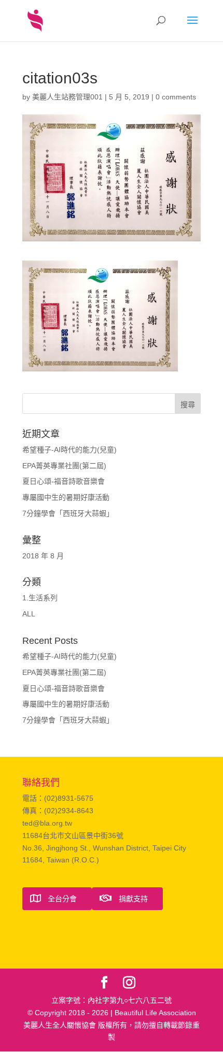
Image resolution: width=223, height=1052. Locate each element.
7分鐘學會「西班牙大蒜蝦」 (68, 513)
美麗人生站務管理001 (67, 97)
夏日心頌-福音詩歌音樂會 (63, 481)
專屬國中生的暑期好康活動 (65, 497)
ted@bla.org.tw (47, 823)
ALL (28, 614)
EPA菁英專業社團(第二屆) (64, 466)
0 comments (176, 97)
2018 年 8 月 (43, 556)
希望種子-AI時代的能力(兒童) (69, 449)
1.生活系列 (40, 598)
